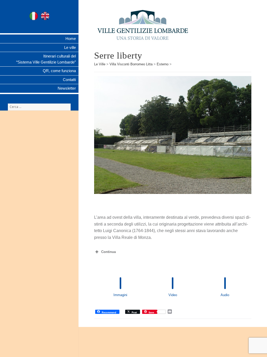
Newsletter (67, 88)
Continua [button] (108, 252)
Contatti (69, 79)
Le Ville (99, 64)
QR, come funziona (59, 70)
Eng (45, 16)
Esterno (162, 64)
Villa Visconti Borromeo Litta (131, 64)
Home (70, 38)
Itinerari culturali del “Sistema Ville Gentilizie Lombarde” (46, 59)
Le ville (70, 47)
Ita (33, 16)
